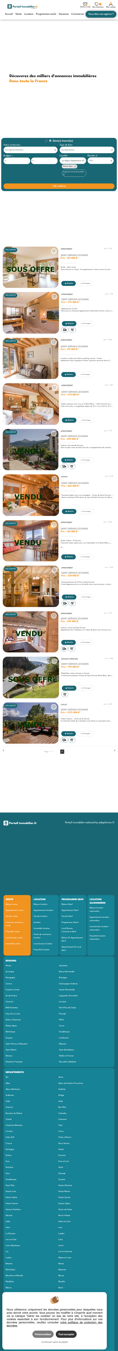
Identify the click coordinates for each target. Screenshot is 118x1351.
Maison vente (12, 904)
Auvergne (10, 972)
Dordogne (10, 1149)
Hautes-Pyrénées (13, 1210)
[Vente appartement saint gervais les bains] (31, 267)
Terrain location (40, 916)
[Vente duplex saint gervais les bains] (31, 495)
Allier (8, 1083)
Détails (70, 283)
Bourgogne (10, 978)
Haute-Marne (64, 1191)
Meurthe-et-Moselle (14, 1276)
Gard (60, 1167)
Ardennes (10, 1095)
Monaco (9, 1056)
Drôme (9, 1155)
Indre (8, 1221)
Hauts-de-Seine (65, 1210)
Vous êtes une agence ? (101, 14)
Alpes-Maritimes (13, 1089)
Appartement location (43, 910)
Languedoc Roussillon (68, 996)
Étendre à (92, 156)
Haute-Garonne (65, 1185)
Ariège (61, 1095)
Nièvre (9, 1288)
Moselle (61, 1282)
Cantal (9, 1119)
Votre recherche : (12, 145)
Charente (62, 1119)
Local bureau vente (14, 938)
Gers (8, 1173)
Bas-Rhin (62, 1107)
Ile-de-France (11, 996)
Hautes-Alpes (64, 1204)
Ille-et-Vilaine (64, 1215)
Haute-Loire (11, 1191)
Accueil (9, 14)
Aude (60, 1101)
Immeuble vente (13, 944)
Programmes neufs (46, 14)
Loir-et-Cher (11, 1240)
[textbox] (74, 161)
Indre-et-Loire (64, 1221)
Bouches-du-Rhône (14, 1113)
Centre (9, 984)
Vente (18, 14)
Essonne (62, 1155)
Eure (8, 1161)
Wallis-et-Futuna (66, 1056)
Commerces (77, 14)
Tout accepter (66, 1334)
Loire (60, 1240)
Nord (60, 1288)
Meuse (61, 1276)
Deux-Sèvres (64, 1143)
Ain (7, 1077)
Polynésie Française (14, 1062)
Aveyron (9, 1107)
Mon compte (111, 7)
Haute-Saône (11, 1197)
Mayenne (62, 1270)
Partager (86, 283)
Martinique (10, 1032)
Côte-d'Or (10, 1137)
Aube (8, 1101)
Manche (9, 1264)
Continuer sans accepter (54, 1342)
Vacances (64, 14)
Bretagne (63, 978)
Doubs (61, 1149)
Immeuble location (42, 928)
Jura (60, 1227)
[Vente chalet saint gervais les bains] (31, 723)
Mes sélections (98, 5)
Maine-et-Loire (64, 1258)
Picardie (62, 1014)
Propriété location (41, 950)
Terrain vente (12, 916)
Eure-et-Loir (63, 1161)
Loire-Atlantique (13, 1246)
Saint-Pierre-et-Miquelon (17, 1044)
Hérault (9, 1215)
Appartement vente (14, 910)
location (37, 922)
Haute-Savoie (64, 1197)
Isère (8, 1227)
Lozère (9, 1258)
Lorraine (62, 1002)
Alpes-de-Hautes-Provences (70, 1083)
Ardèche (62, 1089)
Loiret (60, 1246)
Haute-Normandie (67, 990)
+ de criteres (10, 181)
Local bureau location (43, 944)
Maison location (40, 904)
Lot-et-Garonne (65, 1252)
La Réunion (64, 1038)
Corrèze (9, 1131)
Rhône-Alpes (11, 1026)
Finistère (9, 1167)
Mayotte (62, 1044)
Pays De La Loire (13, 1014)
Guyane (9, 1038)
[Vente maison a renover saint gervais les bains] (31, 677)
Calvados (62, 1113)
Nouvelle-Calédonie (67, 1062)
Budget (7, 156)
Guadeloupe (64, 1032)
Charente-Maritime (14, 1125)
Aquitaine (63, 966)
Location (28, 14)
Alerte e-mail (85, 7)
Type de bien (66, 145)
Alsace (8, 966)
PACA (61, 1020)
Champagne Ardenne (68, 984)
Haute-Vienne (12, 1204)
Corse (61, 1026)
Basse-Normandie (67, 972)
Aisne (60, 1077)
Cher (60, 1125)
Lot (7, 1252)
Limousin (9, 1002)
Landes (61, 1234)
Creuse (9, 1143)
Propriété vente (13, 932)
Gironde (61, 1173)
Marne (61, 1264)
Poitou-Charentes (13, 1020)
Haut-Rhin (10, 1185)
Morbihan (10, 1282)
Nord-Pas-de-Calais (67, 1008)
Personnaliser (43, 1334)
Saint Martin (11, 1050)
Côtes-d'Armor (64, 1137)
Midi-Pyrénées (12, 1008)
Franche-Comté (12, 990)
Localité (63, 156)
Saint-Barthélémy (66, 1050)
